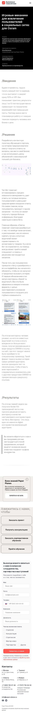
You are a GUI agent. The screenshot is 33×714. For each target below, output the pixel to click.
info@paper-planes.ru (9, 697)
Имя (4, 582)
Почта (5, 591)
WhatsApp (27, 687)
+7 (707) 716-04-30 (24, 685)
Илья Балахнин (6, 50)
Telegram (20, 687)
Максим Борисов (7, 59)
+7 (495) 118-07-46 (9, 685)
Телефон (6, 600)
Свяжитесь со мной (16, 651)
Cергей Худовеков (7, 58)
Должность (7, 618)
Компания (6, 609)
